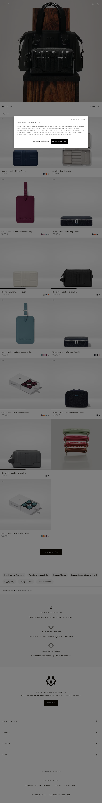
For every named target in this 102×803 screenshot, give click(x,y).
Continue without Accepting (78, 119)
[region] (51, 132)
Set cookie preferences (41, 141)
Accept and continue (59, 141)
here (47, 130)
